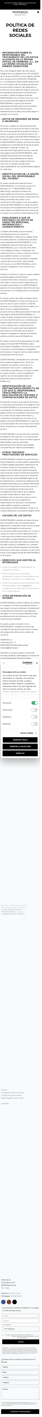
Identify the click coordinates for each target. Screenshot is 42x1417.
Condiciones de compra (11, 1095)
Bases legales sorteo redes (12, 1098)
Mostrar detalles (27, 733)
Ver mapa (5, 1288)
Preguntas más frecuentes (12, 1093)
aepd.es (26, 586)
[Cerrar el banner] (37, 663)
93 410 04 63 (14, 1293)
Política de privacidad (29, 1353)
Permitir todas (20, 740)
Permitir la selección (20, 746)
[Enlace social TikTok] (14, 1302)
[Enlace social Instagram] (9, 1302)
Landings (5, 1103)
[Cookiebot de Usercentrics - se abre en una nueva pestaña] (23, 663)
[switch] (34, 710)
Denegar (20, 753)
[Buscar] (33, 13)
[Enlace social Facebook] (3, 1302)
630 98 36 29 (16, 1296)
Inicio (8, 40)
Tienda (4, 1090)
